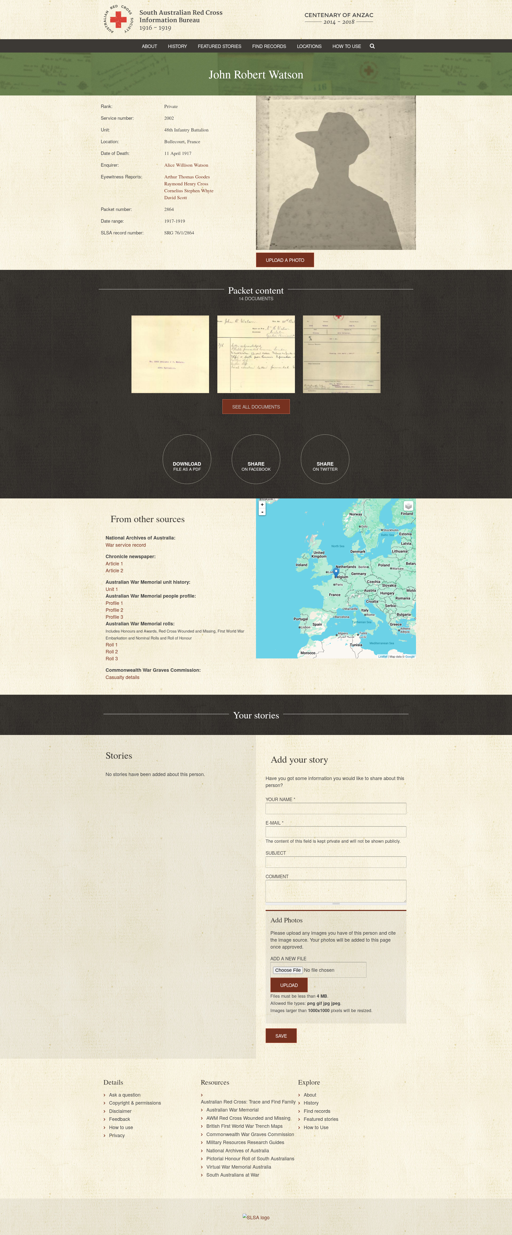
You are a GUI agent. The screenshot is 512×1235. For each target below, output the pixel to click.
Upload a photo (285, 260)
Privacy (117, 1135)
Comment (277, 876)
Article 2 (114, 570)
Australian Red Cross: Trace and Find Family (248, 1101)
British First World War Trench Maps (244, 1125)
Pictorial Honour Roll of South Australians (250, 1158)
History (177, 46)
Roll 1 (112, 644)
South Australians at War (232, 1174)
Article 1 (114, 563)
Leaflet (382, 656)
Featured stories (219, 46)
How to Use (347, 46)
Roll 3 (112, 658)
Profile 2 (114, 609)
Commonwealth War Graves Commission (250, 1133)
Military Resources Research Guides (245, 1141)
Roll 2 (112, 651)
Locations (309, 46)
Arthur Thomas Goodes (187, 176)
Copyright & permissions (135, 1102)
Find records (317, 1110)
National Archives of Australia (237, 1150)
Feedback (119, 1118)
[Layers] (408, 506)
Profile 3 (114, 616)
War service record (126, 544)
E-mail (275, 822)
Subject (276, 852)
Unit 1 (112, 588)
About (149, 46)
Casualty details (122, 676)
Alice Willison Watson (186, 165)
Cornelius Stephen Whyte (189, 190)
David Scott (175, 197)
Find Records (269, 46)
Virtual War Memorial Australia (238, 1166)
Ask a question (125, 1094)
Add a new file (288, 958)
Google (410, 656)
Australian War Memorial (232, 1109)
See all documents (256, 406)
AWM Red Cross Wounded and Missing (248, 1117)
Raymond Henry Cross (186, 183)
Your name (280, 799)
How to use (121, 1127)
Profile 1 (114, 602)
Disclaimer (120, 1110)
